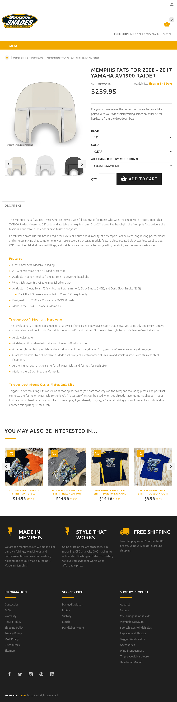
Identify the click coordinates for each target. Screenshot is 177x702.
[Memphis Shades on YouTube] (52, 674)
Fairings (125, 610)
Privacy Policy (13, 633)
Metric (66, 621)
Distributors (12, 644)
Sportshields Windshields (136, 627)
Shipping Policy (14, 627)
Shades (15, 695)
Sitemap (10, 650)
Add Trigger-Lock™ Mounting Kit (115, 159)
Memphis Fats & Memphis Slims (28, 58)
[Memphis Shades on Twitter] (19, 674)
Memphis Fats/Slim (132, 621)
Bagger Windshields (132, 639)
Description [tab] (13, 205)
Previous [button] (8, 164)
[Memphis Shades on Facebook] (9, 674)
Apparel (125, 604)
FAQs (8, 610)
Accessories (127, 644)
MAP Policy (12, 639)
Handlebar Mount (73, 627)
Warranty (10, 616)
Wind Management (132, 650)
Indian (66, 610)
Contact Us (12, 604)
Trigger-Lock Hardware (134, 656)
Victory (66, 616)
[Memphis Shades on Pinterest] (41, 674)
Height (96, 130)
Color (95, 144)
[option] (17, 164)
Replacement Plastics (133, 633)
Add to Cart (142, 179)
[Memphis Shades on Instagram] (30, 674)
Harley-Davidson (72, 604)
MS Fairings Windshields (135, 616)
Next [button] (82, 164)
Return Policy (13, 621)
